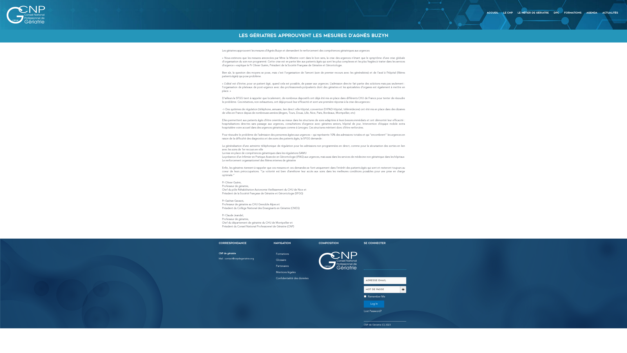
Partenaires (282, 266)
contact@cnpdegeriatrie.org (239, 259)
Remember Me (376, 296)
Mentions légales (286, 272)
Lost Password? (373, 311)
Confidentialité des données (292, 278)
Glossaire (281, 260)
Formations (282, 254)
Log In (374, 304)
